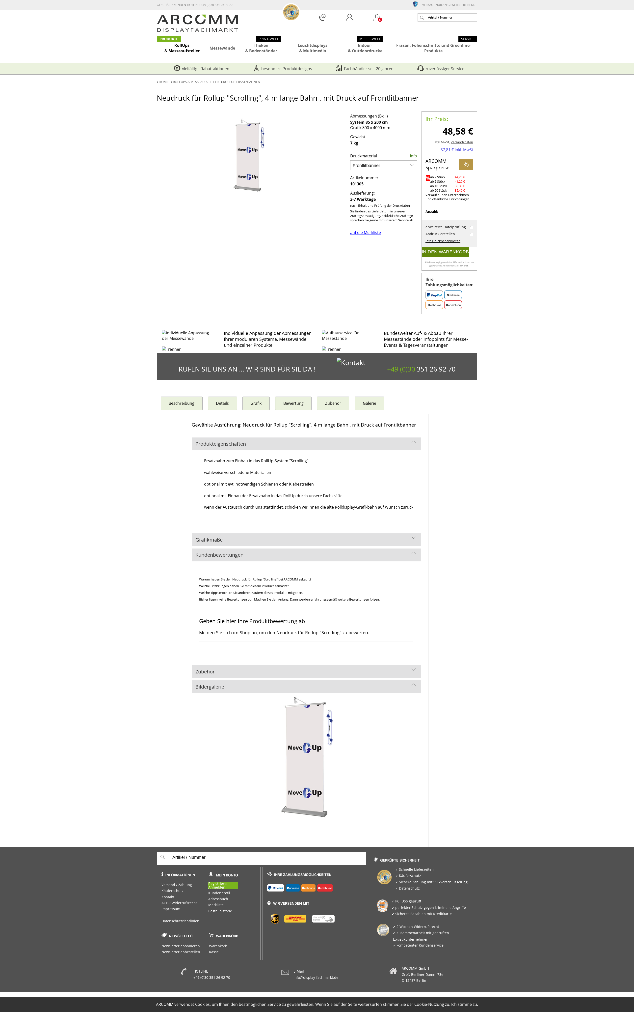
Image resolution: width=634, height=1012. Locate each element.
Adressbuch (218, 899)
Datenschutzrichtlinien (180, 921)
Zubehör (333, 403)
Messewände (222, 48)
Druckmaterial (363, 156)
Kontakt (167, 897)
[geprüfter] (417, 3)
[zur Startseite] (197, 30)
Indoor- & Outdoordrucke (365, 48)
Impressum (170, 909)
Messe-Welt (370, 39)
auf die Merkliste (365, 232)
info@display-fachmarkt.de (315, 977)
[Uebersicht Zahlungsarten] (314, 887)
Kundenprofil (219, 893)
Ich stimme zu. (464, 1004)
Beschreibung (181, 403)
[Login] (349, 18)
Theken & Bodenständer (261, 48)
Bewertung (293, 403)
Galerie (369, 403)
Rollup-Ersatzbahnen (241, 82)
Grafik (256, 403)
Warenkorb (218, 946)
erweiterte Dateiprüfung (445, 227)
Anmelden (216, 887)
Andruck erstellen (440, 234)
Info (413, 156)
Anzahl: (432, 211)
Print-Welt (269, 39)
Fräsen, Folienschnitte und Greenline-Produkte (433, 48)
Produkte (168, 39)
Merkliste (216, 905)
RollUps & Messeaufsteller (182, 48)
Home (163, 82)
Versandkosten (462, 142)
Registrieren (218, 884)
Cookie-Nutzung (429, 1004)
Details (222, 403)
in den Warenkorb (445, 251)
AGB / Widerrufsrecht (179, 903)
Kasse (214, 952)
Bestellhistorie (220, 911)
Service (468, 39)
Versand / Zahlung (176, 885)
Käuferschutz (172, 891)
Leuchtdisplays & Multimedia (312, 48)
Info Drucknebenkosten (442, 241)
